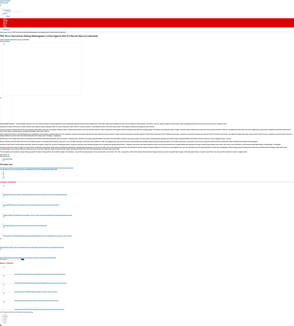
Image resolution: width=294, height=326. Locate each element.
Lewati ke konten (5, 1)
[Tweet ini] (3, 173)
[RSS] (3, 160)
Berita (5, 319)
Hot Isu (5, 318)
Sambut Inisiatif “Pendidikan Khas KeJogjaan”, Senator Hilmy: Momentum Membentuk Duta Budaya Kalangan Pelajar (37, 215)
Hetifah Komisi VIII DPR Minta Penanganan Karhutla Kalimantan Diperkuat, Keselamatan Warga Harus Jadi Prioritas (37, 236)
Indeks (5, 322)
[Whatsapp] (3, 178)
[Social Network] (3, 15)
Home (5, 315)
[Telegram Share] (3, 177)
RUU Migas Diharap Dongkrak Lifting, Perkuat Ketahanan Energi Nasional (25, 225)
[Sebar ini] (3, 172)
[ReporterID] (4, 2)
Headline (5, 316)
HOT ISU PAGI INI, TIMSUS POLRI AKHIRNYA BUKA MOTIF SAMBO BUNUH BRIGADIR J (29, 169)
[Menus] (0, 4)
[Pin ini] (3, 175)
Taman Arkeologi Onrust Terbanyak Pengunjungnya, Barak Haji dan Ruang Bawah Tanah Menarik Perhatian (36, 168)
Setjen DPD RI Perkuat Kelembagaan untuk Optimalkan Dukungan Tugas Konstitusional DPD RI (31, 205)
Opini (4, 321)
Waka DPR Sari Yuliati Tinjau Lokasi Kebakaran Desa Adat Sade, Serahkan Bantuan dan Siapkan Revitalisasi (35, 194)
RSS (8, 16)
